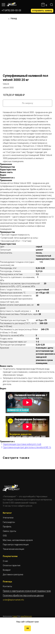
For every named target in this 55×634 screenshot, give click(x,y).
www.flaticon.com (26, 616)
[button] (42, 11)
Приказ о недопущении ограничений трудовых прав (27, 591)
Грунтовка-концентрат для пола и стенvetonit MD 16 (27, 447)
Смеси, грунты (9, 531)
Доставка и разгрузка (13, 574)
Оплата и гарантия (11, 565)
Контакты (7, 586)
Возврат (7, 570)
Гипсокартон (9, 522)
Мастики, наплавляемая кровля (18, 540)
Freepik (14, 616)
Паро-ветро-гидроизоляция (16, 544)
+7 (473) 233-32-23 (11, 10)
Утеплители (8, 518)
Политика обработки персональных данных (23, 595)
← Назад (12, 18)
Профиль (7, 526)
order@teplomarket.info (13, 600)
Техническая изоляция (13, 549)
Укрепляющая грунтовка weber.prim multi (22, 444)
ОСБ (5, 536)
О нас (5, 561)
